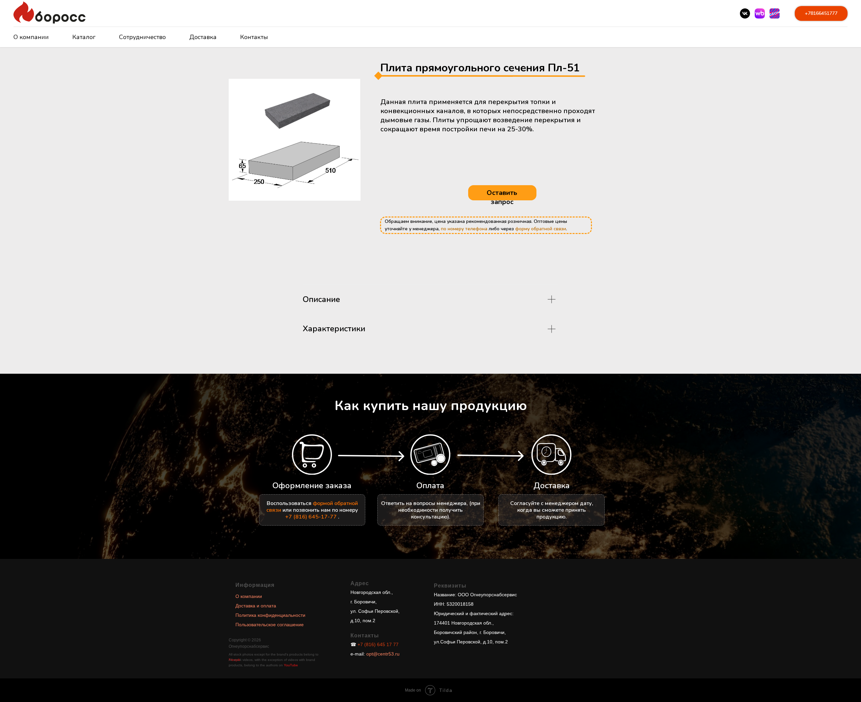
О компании (31, 37)
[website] (760, 13)
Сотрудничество (142, 37)
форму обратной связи (540, 229)
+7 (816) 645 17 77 (378, 644)
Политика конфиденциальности (270, 615)
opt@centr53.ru (382, 654)
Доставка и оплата (255, 605)
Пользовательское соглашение (269, 624)
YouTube (291, 665)
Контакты (254, 37)
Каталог (84, 37)
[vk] (745, 13)
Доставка (203, 37)
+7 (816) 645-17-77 (311, 517)
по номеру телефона (464, 229)
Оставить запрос (502, 197)
